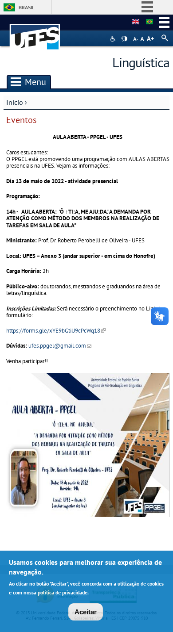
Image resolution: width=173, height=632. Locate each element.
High (124, 39)
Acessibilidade (113, 39)
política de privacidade (62, 592)
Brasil (27, 7)
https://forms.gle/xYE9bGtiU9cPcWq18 (56, 330)
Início (14, 102)
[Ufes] (35, 32)
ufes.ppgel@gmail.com (59, 345)
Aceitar (86, 612)
